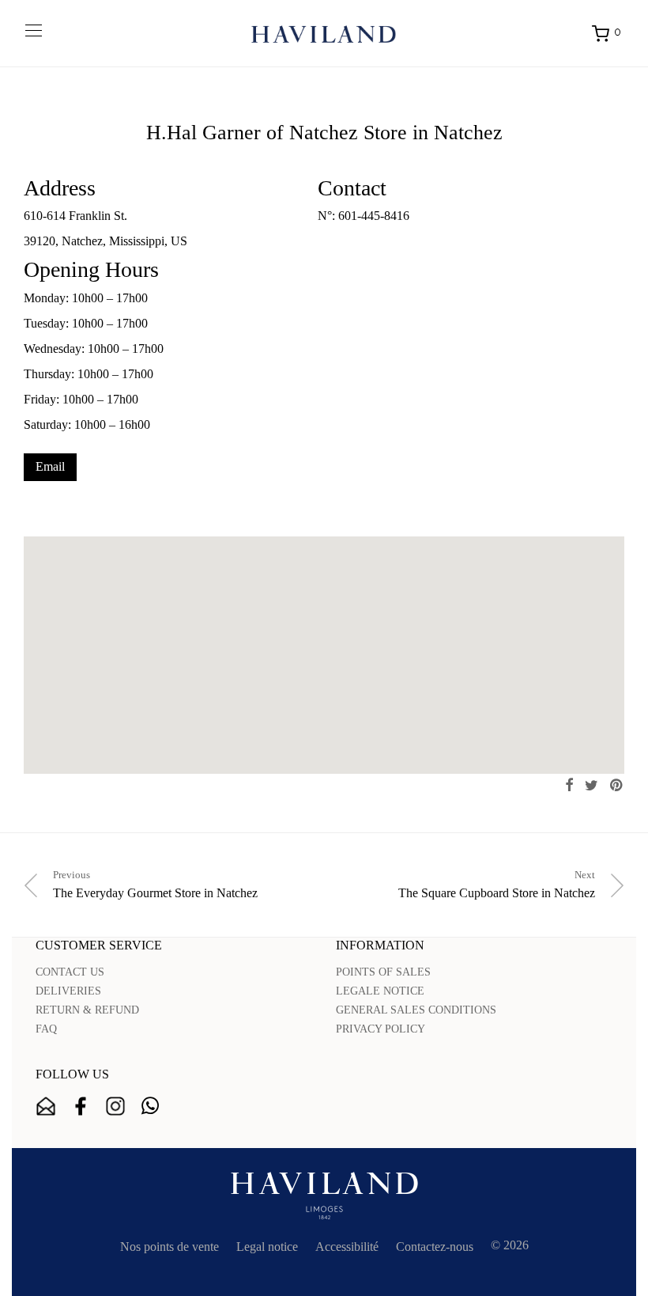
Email (50, 466)
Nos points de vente (169, 1246)
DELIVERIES (68, 991)
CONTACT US (70, 972)
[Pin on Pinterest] (617, 786)
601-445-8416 (373, 215)
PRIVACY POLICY (380, 1029)
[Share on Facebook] (569, 786)
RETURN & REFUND (87, 1010)
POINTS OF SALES (383, 972)
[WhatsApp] (150, 1106)
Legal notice (267, 1246)
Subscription (46, 1106)
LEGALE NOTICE (380, 991)
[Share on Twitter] (591, 786)
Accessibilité (347, 1246)
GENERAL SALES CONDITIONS (416, 1010)
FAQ (46, 1029)
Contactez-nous (434, 1246)
